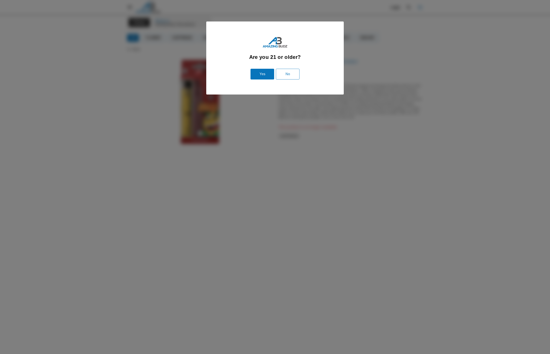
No (288, 74)
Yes (262, 74)
